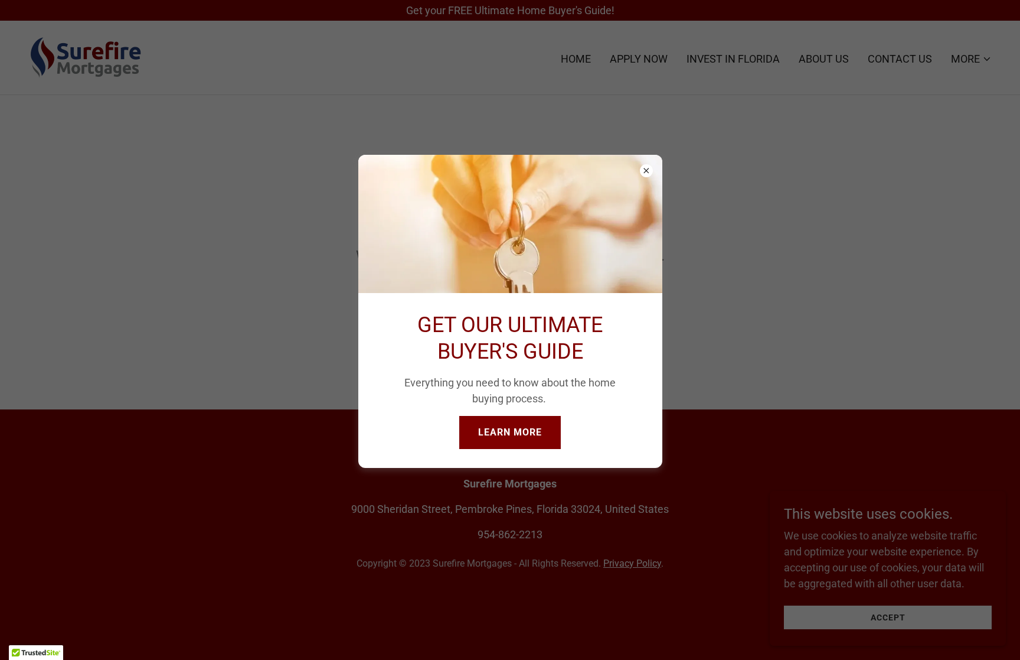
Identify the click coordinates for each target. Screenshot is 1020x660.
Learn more (510, 432)
